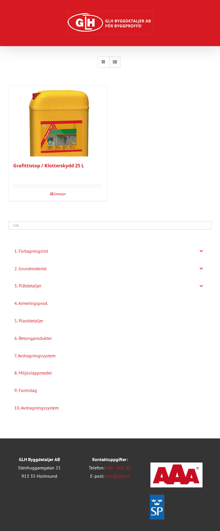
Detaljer (60, 194)
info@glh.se (117, 476)
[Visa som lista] (114, 62)
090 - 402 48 (118, 468)
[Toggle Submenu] (201, 251)
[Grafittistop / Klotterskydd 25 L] (58, 120)
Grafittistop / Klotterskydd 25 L (48, 165)
